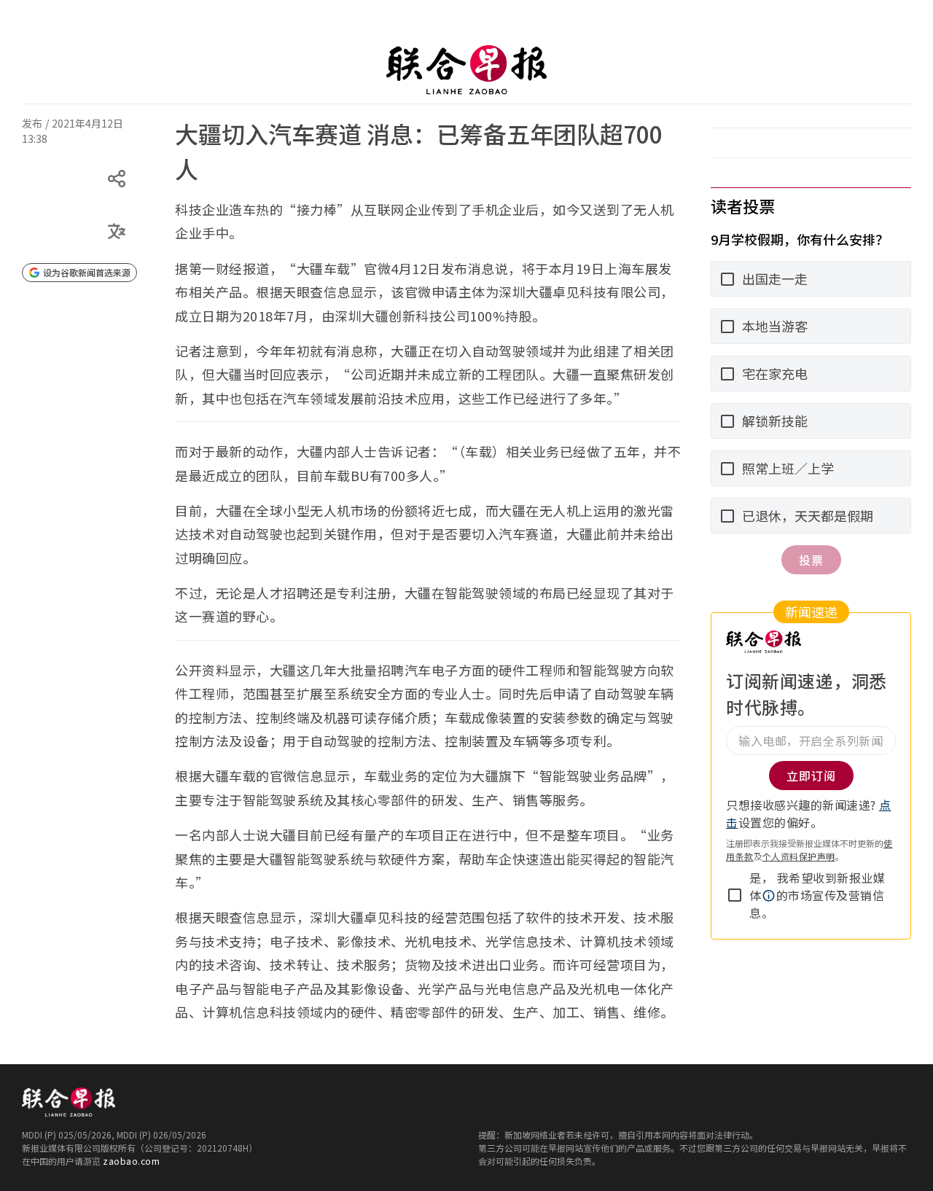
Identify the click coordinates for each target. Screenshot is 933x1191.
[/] (466, 70)
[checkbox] (734, 895)
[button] (769, 896)
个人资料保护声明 (798, 856)
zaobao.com (131, 1161)
